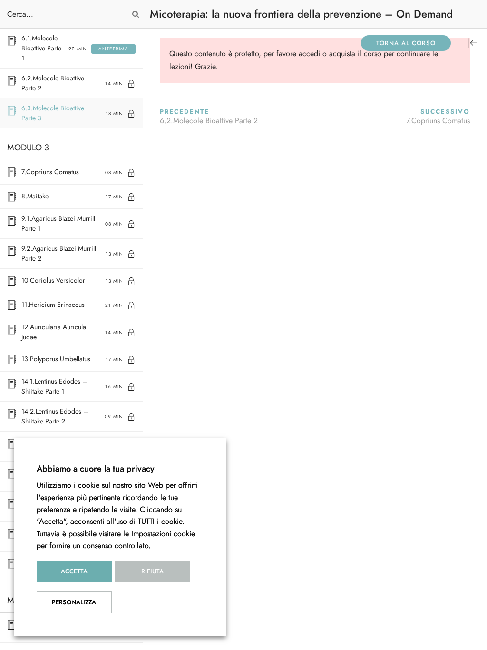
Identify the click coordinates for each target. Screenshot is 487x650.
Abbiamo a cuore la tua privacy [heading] (96, 468)
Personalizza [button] (74, 602)
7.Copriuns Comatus (438, 121)
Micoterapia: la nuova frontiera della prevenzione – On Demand (301, 14)
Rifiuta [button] (152, 571)
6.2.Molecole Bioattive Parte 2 (209, 121)
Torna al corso (406, 43)
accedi (309, 54)
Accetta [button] (74, 571)
